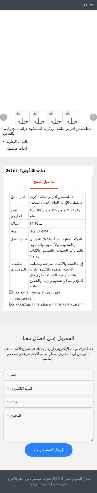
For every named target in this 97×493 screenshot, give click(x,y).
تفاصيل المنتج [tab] (44, 181)
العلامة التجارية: (17, 142)
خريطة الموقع (40, 484)
